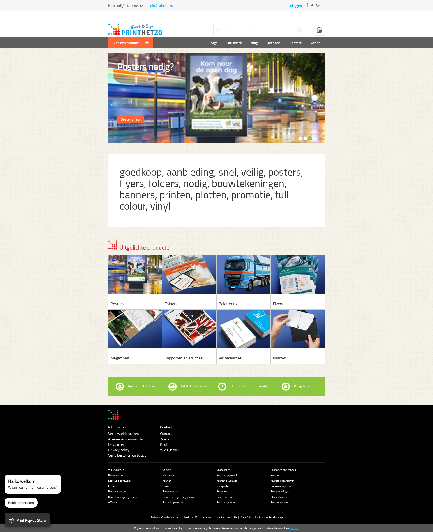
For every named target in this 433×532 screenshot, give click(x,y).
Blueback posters (280, 497)
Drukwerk (234, 42)
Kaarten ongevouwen (282, 481)
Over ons (274, 42)
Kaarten (166, 481)
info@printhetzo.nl (163, 5)
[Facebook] (307, 9)
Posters (275, 475)
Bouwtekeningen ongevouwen (179, 497)
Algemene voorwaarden (126, 438)
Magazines (168, 475)
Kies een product (126, 42)
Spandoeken (223, 470)
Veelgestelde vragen (123, 433)
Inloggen (295, 5)
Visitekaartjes (116, 470)
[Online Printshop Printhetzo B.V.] (135, 26)
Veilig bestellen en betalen (128, 455)
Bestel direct (130, 119)
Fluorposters (223, 486)
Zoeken (165, 438)
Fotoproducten (170, 491)
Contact (296, 42)
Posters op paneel (226, 475)
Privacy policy (118, 449)
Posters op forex (225, 502)
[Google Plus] (318, 9)
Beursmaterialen (225, 497)
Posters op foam (280, 502)
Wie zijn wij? (169, 449)
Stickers (167, 470)
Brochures (222, 491)
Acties (315, 42)
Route (164, 444)
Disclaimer (116, 444)
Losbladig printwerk (119, 481)
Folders (112, 486)
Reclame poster (117, 491)
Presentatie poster (281, 486)
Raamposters (115, 475)
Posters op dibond (172, 502)
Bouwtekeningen (280, 491)
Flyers (165, 486)
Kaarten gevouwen (226, 481)
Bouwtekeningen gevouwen (123, 497)
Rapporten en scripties (283, 470)
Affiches (112, 502)
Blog (254, 42)
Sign (214, 42)
